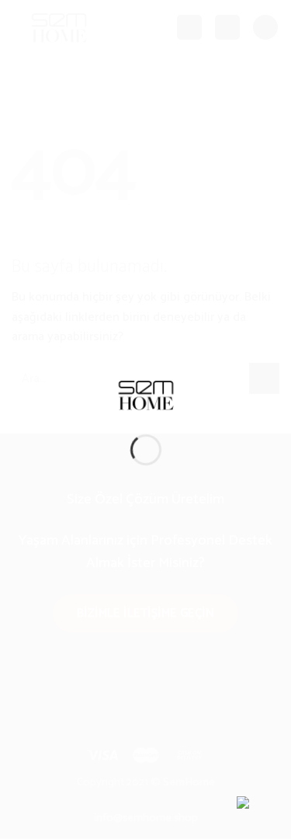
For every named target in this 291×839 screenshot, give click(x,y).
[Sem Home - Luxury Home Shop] (146, 394)
